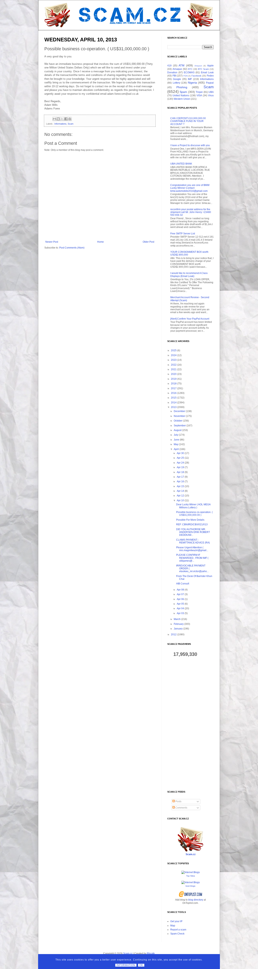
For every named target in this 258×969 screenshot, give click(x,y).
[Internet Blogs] (190, 872)
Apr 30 (180, 453)
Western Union (182, 99)
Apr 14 (180, 491)
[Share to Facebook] (66, 119)
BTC (190, 69)
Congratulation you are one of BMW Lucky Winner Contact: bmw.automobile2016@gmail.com (189, 188)
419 (169, 65)
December (179, 411)
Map (172, 925)
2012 (174, 634)
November (179, 416)
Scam (70, 124)
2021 (174, 369)
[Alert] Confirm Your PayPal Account (189, 318)
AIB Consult (182, 583)
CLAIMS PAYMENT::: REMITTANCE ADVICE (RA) (193, 541)
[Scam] (129, 15)
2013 (174, 407)
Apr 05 (180, 603)
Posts (178, 801)
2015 (174, 397)
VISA (199, 95)
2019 (174, 379)
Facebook (196, 75)
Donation (172, 72)
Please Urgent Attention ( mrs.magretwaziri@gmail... (192, 549)
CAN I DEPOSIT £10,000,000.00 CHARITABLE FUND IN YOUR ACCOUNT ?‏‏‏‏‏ (188, 121)
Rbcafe (151, 953)
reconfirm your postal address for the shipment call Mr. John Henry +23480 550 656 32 (190, 212)
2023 (174, 360)
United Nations (181, 95)
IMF (190, 79)
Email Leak (207, 72)
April (176, 449)
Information (126, 965)
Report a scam (178, 929)
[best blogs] (190, 882)
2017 (174, 388)
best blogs (190, 886)
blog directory (195, 899)
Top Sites (190, 876)
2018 (174, 383)
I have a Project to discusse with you (190, 145)
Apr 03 (180, 613)
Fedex (210, 75)
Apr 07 (180, 594)
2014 (174, 402)
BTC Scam (203, 69)
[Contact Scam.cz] (190, 850)
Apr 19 (180, 467)
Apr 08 (180, 589)
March (177, 619)
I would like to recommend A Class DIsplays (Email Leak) (189, 274)
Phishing (181, 87)
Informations (60, 124)
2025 (174, 350)
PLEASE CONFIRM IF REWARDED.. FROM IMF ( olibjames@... (192, 558)
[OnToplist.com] (190, 896)
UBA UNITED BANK (181, 163)
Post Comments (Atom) (71, 247)
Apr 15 (180, 486)
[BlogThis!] (58, 119)
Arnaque (177, 69)
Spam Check (177, 933)
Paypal (210, 82)
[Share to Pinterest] (70, 119)
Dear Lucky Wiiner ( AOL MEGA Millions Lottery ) (193, 506)
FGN (185, 76)
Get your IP (176, 921)
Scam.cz (191, 854)
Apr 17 (180, 476)
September (180, 425)
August (177, 430)
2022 (174, 364)
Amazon (198, 66)
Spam (183, 91)
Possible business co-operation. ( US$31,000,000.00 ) (194, 513)
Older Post (148, 241)
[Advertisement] (190, 723)
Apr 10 (180, 500)
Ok (141, 965)
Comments (181, 807)
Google (177, 79)
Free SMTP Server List (182, 233)
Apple (210, 65)
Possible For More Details (190, 519)
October (178, 420)
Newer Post (51, 241)
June (176, 439)
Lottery (176, 82)
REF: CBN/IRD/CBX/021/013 (192, 524)
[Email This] (54, 119)
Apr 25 (180, 457)
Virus (211, 95)
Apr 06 (180, 599)
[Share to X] (62, 119)
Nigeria (192, 82)
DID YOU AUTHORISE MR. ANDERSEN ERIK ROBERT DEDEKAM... (193, 532)
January (178, 628)
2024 (174, 355)
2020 (174, 374)
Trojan (199, 92)
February (179, 624)
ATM (181, 65)
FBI (174, 75)
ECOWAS (189, 72)
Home (100, 241)
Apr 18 (180, 472)
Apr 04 (180, 608)
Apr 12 (180, 495)
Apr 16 (180, 481)
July (176, 434)
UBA (211, 92)
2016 (174, 393)
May (176, 444)
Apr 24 (180, 462)
